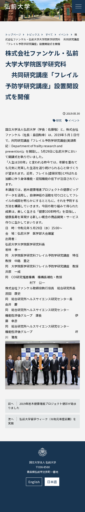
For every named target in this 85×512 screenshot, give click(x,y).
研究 (59, 120)
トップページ (13, 34)
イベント (63, 34)
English (34, 481)
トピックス (33, 34)
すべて (49, 34)
